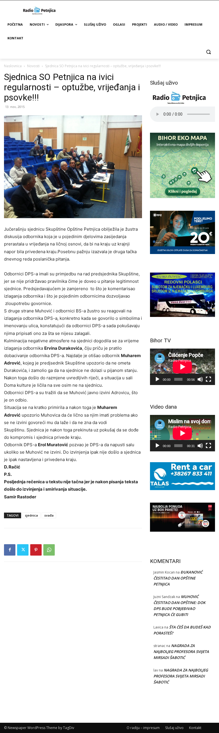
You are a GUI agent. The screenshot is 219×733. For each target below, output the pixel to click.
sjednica (31, 515)
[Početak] (157, 379)
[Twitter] (23, 550)
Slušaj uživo (174, 727)
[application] (182, 367)
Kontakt (195, 727)
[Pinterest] (36, 550)
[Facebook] (9, 550)
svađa (49, 515)
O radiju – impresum (143, 727)
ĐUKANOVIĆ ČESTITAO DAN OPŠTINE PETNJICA (177, 578)
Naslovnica (13, 66)
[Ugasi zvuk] (200, 379)
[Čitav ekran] (208, 379)
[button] (208, 52)
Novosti (33, 66)
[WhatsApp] (49, 550)
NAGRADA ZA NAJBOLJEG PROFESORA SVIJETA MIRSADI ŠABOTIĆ (181, 651)
